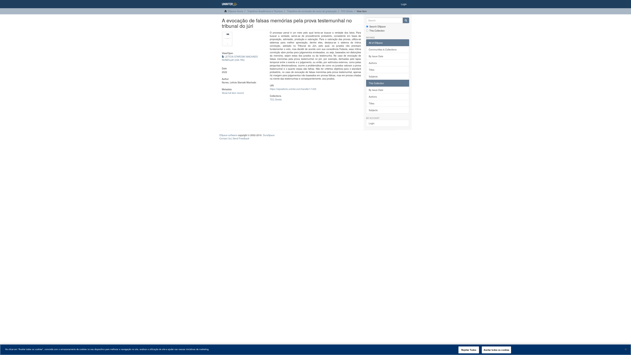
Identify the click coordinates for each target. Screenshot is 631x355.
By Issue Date (376, 56)
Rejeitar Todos (468, 349)
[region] (315, 349)
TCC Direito (347, 11)
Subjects (373, 76)
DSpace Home (235, 11)
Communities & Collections (383, 49)
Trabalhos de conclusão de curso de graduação (312, 11)
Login (371, 123)
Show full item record (233, 93)
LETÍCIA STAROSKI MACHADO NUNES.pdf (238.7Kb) (240, 58)
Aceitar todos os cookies (496, 349)
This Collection (377, 30)
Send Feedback (241, 138)
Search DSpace (377, 26)
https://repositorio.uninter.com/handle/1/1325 (293, 89)
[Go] (406, 20)
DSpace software (228, 135)
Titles (371, 69)
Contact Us (225, 138)
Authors (373, 63)
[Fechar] (625, 349)
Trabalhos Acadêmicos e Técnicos (265, 11)
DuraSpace (269, 135)
